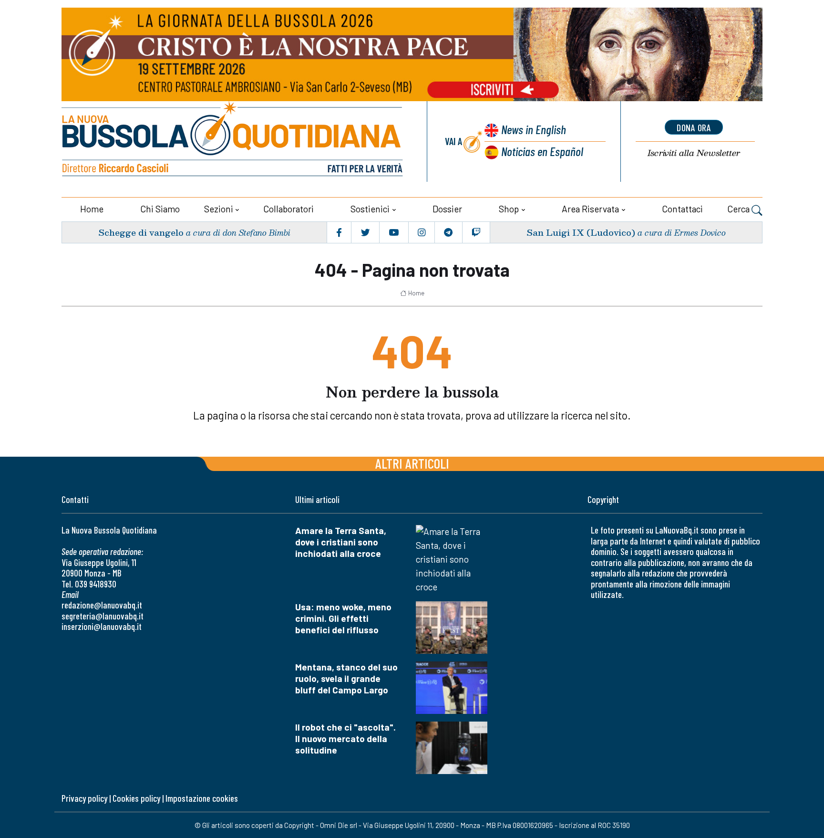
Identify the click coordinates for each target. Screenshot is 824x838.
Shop (509, 208)
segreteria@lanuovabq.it (103, 615)
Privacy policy (84, 798)
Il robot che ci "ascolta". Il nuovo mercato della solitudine (345, 738)
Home (91, 208)
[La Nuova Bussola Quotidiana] (233, 141)
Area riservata (590, 208)
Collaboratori (288, 208)
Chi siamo (160, 208)
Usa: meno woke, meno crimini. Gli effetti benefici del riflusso (343, 618)
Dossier (447, 208)
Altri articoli (412, 463)
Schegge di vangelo (141, 232)
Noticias (542, 151)
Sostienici (370, 208)
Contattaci (682, 208)
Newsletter (694, 153)
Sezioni (218, 208)
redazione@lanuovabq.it (102, 604)
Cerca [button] (739, 208)
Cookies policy (136, 798)
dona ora (694, 127)
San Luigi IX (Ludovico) (580, 232)
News (533, 129)
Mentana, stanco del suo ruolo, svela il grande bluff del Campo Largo (346, 678)
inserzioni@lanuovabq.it (102, 626)
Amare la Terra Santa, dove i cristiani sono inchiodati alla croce (340, 542)
